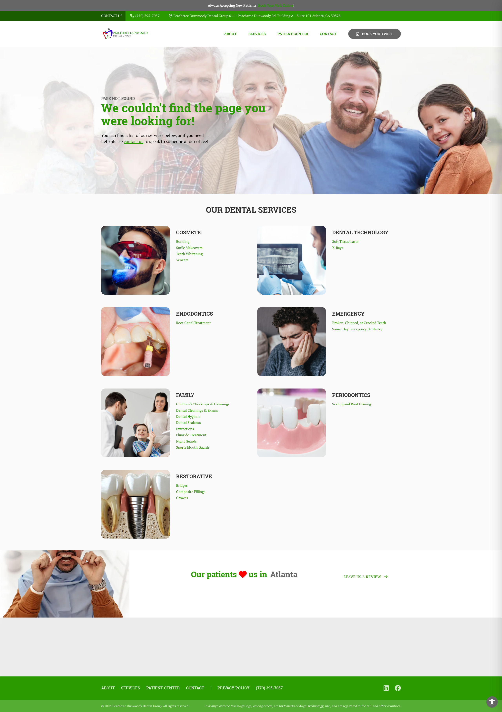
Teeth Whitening (189, 254)
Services (257, 34)
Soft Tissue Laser (345, 241)
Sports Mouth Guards (192, 447)
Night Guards (186, 441)
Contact (328, 34)
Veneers (182, 260)
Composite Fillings (190, 491)
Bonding (182, 241)
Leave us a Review (362, 576)
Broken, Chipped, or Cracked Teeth (359, 323)
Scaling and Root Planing (351, 404)
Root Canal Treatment (193, 323)
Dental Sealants (188, 422)
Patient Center (292, 34)
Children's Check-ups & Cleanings (202, 404)
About (230, 34)
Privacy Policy (233, 688)
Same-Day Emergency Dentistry (357, 329)
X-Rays (337, 248)
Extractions (185, 429)
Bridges (182, 485)
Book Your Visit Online (275, 5)
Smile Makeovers (189, 248)
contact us (133, 141)
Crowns (182, 498)
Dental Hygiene (188, 416)
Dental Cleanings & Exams (197, 410)
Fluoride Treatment (191, 435)
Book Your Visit (377, 33)
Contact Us (111, 16)
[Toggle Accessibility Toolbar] (492, 702)
